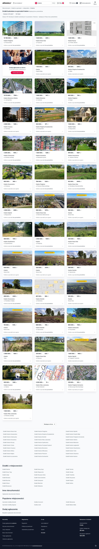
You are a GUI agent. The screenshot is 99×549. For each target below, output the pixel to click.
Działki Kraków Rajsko (8, 453)
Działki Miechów (38, 483)
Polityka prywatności (27, 526)
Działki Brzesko (6, 477)
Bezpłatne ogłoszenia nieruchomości (11, 512)
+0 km (53, 3)
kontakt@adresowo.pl (37, 545)
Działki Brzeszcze (6, 486)
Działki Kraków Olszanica (72, 453)
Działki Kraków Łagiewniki (72, 445)
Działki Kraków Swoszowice (10, 434)
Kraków (33, 8)
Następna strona (48, 424)
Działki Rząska (69, 480)
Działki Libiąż (5, 474)
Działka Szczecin (38, 502)
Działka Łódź (37, 504)
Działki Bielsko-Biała (71, 504)
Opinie (42, 529)
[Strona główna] (7, 3)
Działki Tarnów (69, 469)
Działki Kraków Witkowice (40, 450)
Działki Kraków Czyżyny (9, 448)
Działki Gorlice (69, 483)
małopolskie (26, 8)
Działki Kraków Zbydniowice (73, 448)
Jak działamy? (18, 3)
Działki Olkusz (6, 483)
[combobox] (44, 3)
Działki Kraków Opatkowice (41, 442)
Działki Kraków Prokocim (40, 453)
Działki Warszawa (70, 502)
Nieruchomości (6, 8)
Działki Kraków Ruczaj (8, 442)
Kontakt (43, 532)
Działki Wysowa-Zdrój (39, 474)
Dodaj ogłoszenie (9, 523)
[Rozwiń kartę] (30, 45)
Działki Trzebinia (70, 474)
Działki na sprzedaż (17, 8)
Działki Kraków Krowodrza (9, 439)
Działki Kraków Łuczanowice (10, 456)
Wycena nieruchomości (8, 526)
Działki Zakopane (38, 480)
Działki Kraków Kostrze (71, 456)
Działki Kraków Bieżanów (72, 442)
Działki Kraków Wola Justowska (42, 439)
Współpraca (44, 526)
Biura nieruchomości (7, 532)
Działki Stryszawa (70, 477)
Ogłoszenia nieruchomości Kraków (11, 494)
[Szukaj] (36, 3)
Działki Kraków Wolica (8, 450)
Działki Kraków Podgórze (40, 431)
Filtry (61, 3)
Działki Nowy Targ (7, 472)
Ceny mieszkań (6, 529)
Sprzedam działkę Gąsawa (9, 504)
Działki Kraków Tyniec (8, 445)
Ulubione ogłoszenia (7, 539)
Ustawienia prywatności (28, 529)
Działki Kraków (6, 469)
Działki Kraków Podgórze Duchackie (75, 437)
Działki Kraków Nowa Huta (9, 431)
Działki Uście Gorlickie (39, 477)
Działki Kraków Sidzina (71, 439)
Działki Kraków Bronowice (40, 448)
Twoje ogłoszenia (6, 536)
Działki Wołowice (38, 486)
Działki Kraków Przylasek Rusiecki (43, 445)
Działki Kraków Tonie (71, 450)
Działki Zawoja (69, 472)
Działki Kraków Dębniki (71, 431)
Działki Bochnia (6, 480)
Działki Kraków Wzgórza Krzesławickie (44, 434)
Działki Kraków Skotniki (40, 437)
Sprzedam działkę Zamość (9, 502)
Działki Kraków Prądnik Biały (73, 434)
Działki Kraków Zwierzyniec (10, 437)
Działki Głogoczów (39, 472)
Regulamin (24, 523)
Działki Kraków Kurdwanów (41, 456)
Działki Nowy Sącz (39, 469)
